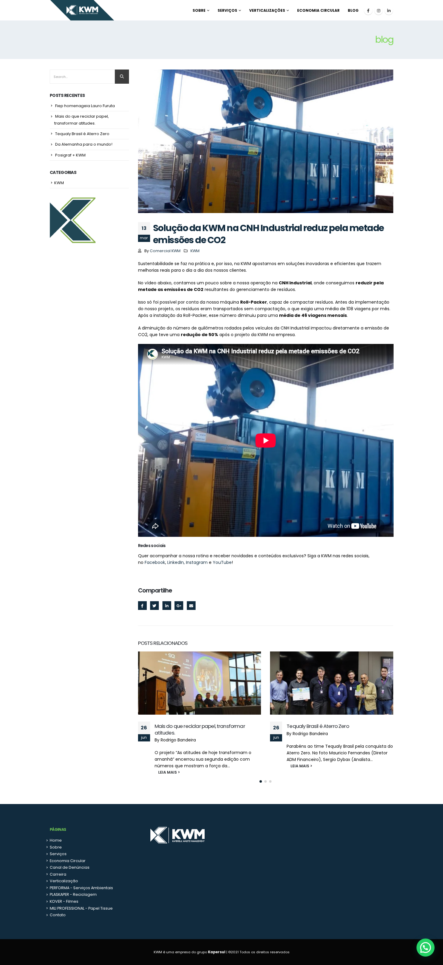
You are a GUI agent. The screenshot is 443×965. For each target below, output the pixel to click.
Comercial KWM (165, 250)
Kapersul (216, 952)
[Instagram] (378, 10)
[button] (260, 781)
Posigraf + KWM (70, 155)
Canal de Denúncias (70, 867)
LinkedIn (166, 605)
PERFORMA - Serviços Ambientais (81, 887)
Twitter (154, 605)
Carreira (58, 874)
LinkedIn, (176, 562)
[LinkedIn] (389, 10)
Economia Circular (318, 10)
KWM (195, 250)
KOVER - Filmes (64, 901)
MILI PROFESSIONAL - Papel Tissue (81, 908)
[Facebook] (368, 10)
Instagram (197, 562)
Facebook (155, 562)
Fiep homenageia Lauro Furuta (85, 106)
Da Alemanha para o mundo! (83, 144)
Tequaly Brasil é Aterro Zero (318, 726)
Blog (353, 10)
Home (56, 840)
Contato (58, 914)
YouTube (222, 562)
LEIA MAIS (164, 772)
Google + (178, 605)
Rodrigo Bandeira (178, 740)
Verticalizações (267, 10)
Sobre (199, 10)
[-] (82, 10)
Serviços (227, 10)
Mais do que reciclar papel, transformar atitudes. (200, 729)
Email (191, 605)
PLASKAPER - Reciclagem (73, 894)
